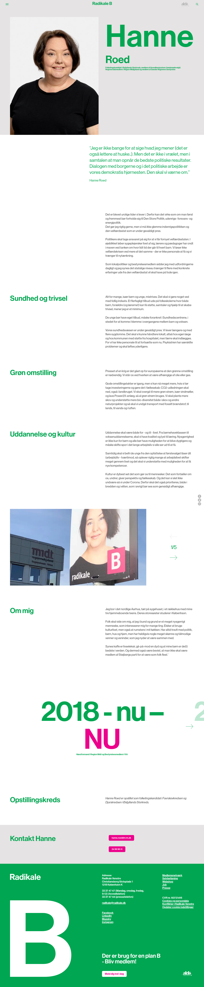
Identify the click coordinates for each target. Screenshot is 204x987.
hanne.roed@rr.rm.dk (121, 838)
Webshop (167, 881)
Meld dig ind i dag (114, 973)
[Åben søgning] (197, 4)
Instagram (107, 922)
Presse (166, 887)
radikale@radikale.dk (114, 902)
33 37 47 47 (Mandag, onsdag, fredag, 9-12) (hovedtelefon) (123, 892)
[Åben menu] (7, 4)
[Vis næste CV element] (189, 726)
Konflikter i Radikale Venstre (178, 904)
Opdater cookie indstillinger (178, 907)
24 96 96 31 (117, 849)
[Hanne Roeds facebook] (199, 496)
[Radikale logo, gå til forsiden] (102, 4)
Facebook (107, 912)
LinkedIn (107, 915)
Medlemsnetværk (172, 875)
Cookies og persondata (175, 900)
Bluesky (106, 919)
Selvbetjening (170, 878)
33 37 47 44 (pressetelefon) (117, 896)
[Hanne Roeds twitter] (199, 500)
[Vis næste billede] (173, 557)
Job (164, 884)
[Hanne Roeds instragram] (199, 503)
